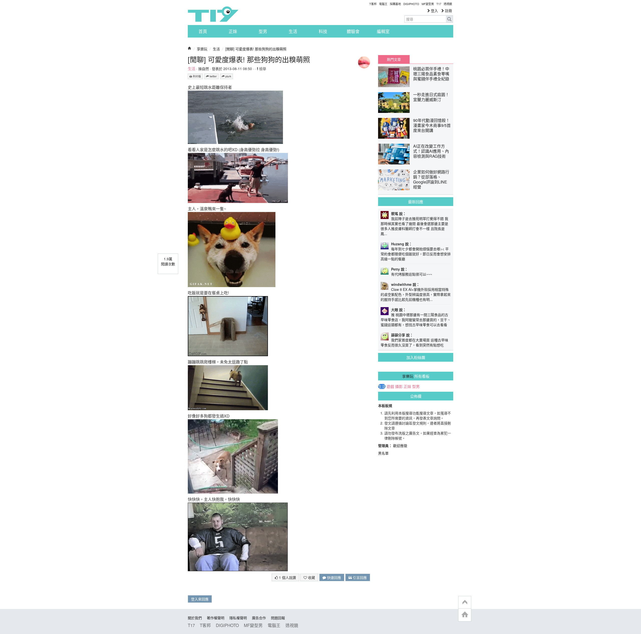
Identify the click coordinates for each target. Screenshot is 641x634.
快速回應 (333, 577)
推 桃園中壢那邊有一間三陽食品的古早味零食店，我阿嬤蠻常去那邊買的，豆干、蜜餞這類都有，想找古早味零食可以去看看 (416, 319)
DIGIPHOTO (411, 4)
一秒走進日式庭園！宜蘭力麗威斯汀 (431, 97)
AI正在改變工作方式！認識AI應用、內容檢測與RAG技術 (431, 151)
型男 (263, 31)
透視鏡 (448, 4)
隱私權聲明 (238, 617)
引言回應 (359, 577)
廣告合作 (259, 617)
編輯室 (383, 31)
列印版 (196, 76)
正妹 (233, 31)
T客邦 (373, 4)
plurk (228, 76)
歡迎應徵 (400, 445)
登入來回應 (200, 598)
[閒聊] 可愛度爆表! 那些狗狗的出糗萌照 (255, 48)
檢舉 (262, 68)
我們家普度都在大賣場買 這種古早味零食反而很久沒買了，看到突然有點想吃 (414, 342)
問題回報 (278, 617)
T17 (213, 14)
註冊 (448, 10)
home (464, 615)
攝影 (399, 386)
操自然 (203, 68)
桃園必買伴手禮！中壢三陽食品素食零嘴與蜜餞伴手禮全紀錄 (431, 74)
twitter (213, 76)
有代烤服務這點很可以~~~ (411, 274)
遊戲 (390, 386)
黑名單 (383, 453)
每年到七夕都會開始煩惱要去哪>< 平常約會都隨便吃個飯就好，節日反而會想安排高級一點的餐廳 (416, 253)
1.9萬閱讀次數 (168, 261)
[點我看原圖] (235, 117)
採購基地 (395, 4)
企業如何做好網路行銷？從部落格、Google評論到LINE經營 (431, 179)
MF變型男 (428, 4)
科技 (323, 31)
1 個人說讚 (287, 577)
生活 (293, 31)
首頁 (203, 31)
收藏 (311, 577)
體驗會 (353, 31)
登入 (434, 10)
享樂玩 (202, 48)
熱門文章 (394, 59)
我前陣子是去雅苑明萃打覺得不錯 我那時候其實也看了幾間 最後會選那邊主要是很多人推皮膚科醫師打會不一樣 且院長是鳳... (414, 226)
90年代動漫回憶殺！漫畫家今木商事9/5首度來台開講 (432, 125)
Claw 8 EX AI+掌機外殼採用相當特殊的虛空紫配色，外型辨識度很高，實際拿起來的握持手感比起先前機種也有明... (416, 294)
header (464, 602)
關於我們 (195, 617)
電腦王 (383, 4)
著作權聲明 (215, 617)
